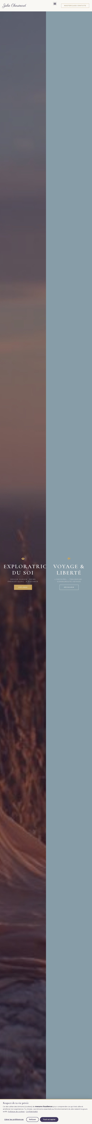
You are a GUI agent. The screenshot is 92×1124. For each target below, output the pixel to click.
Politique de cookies (16, 1111)
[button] (55, 4)
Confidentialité (32, 1111)
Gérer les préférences (14, 1119)
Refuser (32, 1119)
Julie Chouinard (14, 5)
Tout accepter (49, 1119)
